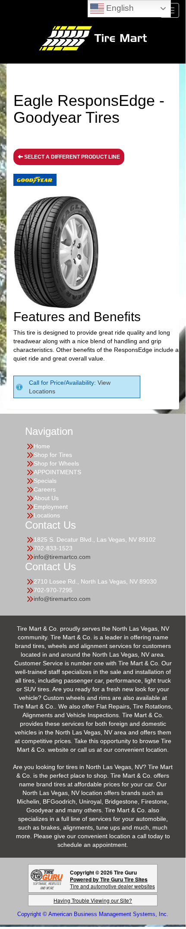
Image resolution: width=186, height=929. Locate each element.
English (119, 8)
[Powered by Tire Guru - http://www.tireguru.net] (47, 878)
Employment (51, 506)
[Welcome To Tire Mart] (93, 37)
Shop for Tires (53, 454)
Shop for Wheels (56, 463)
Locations (47, 515)
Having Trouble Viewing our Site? (93, 900)
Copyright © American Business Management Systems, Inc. (92, 914)
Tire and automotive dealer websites (112, 882)
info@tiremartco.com (62, 556)
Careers (45, 489)
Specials (45, 480)
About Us (46, 498)
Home (42, 446)
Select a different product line (71, 157)
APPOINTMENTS (57, 472)
